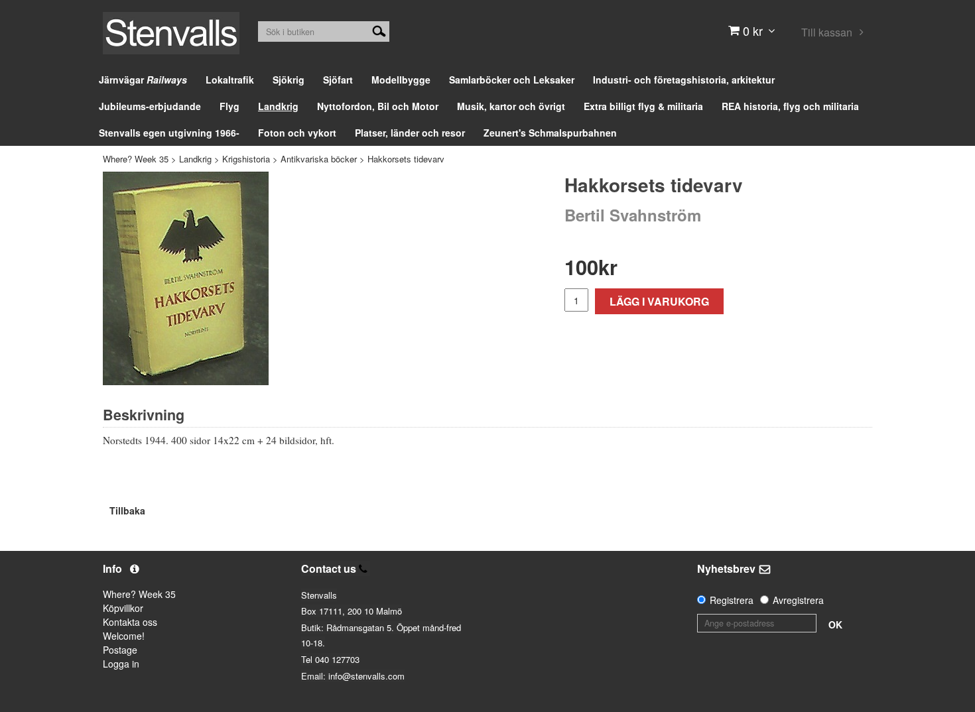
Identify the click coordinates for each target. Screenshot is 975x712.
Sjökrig (288, 79)
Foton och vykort (297, 132)
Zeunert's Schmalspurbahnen (550, 132)
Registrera (731, 600)
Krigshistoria (246, 158)
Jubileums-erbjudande (150, 106)
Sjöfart (338, 79)
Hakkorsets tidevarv (405, 158)
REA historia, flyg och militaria (790, 106)
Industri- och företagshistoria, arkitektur (684, 79)
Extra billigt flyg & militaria (643, 106)
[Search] (379, 29)
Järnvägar (143, 79)
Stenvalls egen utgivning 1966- (169, 132)
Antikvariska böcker (319, 158)
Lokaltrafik (230, 79)
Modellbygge (400, 79)
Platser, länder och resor (410, 132)
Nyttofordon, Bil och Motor (377, 106)
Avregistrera (798, 600)
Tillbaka (127, 510)
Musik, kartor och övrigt (511, 106)
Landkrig (278, 106)
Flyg (229, 106)
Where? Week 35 (135, 158)
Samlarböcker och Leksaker (511, 79)
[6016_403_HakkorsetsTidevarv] (186, 278)
